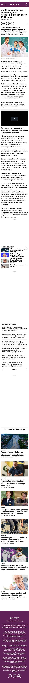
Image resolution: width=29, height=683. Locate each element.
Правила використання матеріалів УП (14, 625)
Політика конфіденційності (19, 623)
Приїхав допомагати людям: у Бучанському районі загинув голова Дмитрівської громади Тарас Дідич (13, 483)
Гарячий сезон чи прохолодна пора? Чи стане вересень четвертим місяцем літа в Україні (14, 328)
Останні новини (9, 324)
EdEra (19, 68)
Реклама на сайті (6, 623)
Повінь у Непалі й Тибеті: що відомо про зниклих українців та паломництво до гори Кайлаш (14, 350)
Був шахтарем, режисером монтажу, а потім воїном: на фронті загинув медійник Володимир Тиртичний (14, 335)
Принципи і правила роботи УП (10, 627)
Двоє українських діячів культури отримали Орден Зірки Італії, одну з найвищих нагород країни (14, 511)
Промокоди (23, 627)
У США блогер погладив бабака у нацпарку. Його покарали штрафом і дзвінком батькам (14, 357)
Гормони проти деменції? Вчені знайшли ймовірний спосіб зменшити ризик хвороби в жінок (14, 595)
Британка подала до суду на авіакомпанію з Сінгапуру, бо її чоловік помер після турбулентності (14, 342)
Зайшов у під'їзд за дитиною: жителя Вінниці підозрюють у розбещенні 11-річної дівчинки (12, 364)
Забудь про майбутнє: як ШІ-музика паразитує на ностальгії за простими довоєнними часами (14, 567)
